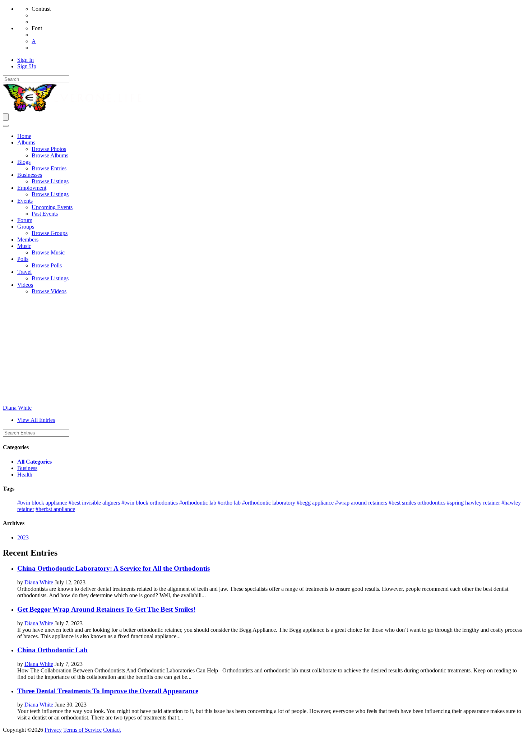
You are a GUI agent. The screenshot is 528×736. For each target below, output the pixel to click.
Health (24, 475)
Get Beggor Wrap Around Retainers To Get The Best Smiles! (106, 609)
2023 (23, 537)
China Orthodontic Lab (52, 650)
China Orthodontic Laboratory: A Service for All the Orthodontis (113, 568)
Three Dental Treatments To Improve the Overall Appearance (107, 691)
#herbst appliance (55, 509)
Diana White (17, 408)
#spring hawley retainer (473, 503)
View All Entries (36, 420)
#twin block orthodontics (149, 503)
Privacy (53, 730)
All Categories (34, 462)
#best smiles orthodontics (417, 503)
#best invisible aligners (94, 503)
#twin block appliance (42, 503)
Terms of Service (82, 730)
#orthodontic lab (197, 503)
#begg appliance (315, 503)
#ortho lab (229, 503)
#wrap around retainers (361, 503)
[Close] (6, 126)
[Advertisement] (264, 350)
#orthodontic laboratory (268, 503)
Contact (112, 730)
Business (27, 468)
